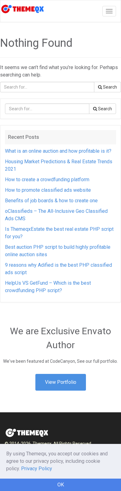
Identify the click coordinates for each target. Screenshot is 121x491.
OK (60, 485)
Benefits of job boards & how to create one (51, 201)
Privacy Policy (36, 468)
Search (109, 87)
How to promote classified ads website (48, 190)
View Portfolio (60, 382)
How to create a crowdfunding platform (47, 179)
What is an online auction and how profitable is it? (58, 151)
